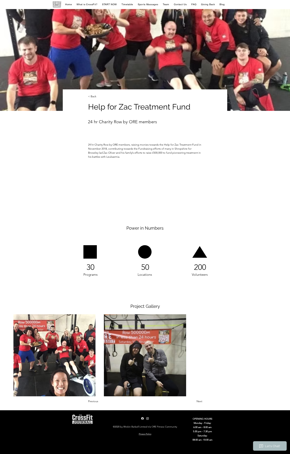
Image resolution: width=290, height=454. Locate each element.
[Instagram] (147, 418)
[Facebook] (142, 418)
